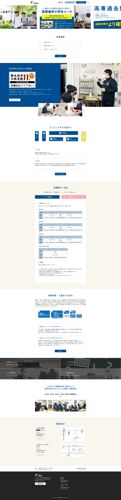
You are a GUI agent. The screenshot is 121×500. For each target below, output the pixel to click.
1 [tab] (59, 30)
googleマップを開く (41, 438)
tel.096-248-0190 (81, 468)
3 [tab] (60, 30)
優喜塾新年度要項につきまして (46, 45)
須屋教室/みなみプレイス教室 (74, 197)
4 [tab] (61, 30)
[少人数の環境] (75, 109)
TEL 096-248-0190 (38, 479)
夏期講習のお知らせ (44, 42)
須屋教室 (47, 197)
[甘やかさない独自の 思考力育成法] (60, 109)
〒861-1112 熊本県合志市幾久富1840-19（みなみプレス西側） (65, 487)
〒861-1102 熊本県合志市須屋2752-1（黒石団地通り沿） (64, 480)
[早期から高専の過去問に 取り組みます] (45, 109)
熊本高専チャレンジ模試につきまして (47, 49)
